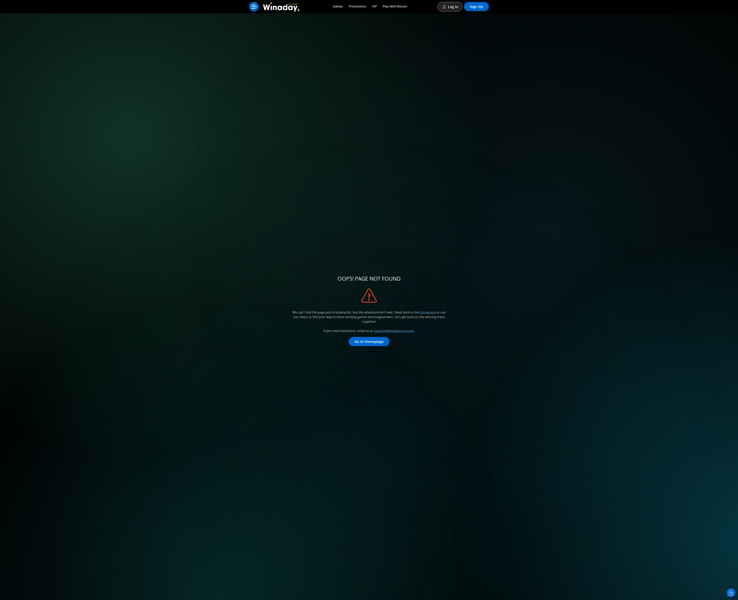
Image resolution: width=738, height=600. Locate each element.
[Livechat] (731, 593)
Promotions (357, 6)
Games (338, 6)
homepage (428, 312)
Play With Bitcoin (395, 6)
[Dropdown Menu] (254, 6)
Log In (453, 6)
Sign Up (476, 6)
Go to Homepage (369, 341)
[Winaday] (283, 7)
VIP (374, 6)
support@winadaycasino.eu (394, 331)
